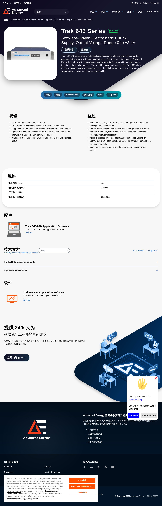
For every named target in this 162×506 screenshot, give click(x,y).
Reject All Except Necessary (82, 486)
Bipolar (71, 20)
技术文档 (88, 95)
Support (112, 95)
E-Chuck (59, 20)
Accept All (82, 480)
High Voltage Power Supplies (38, 20)
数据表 (84, 49)
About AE (8, 467)
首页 (6, 20)
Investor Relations (52, 472)
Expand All (138, 250)
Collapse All (152, 250)
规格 (58, 95)
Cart (155, 3)
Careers (47, 467)
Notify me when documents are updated (22, 253)
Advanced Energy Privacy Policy (25, 499)
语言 (136, 3)
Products (16, 20)
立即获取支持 (15, 357)
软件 (100, 95)
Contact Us (9, 472)
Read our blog (135, 400)
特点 (48, 95)
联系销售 (69, 49)
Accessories (72, 95)
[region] (51, 488)
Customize (82, 492)
